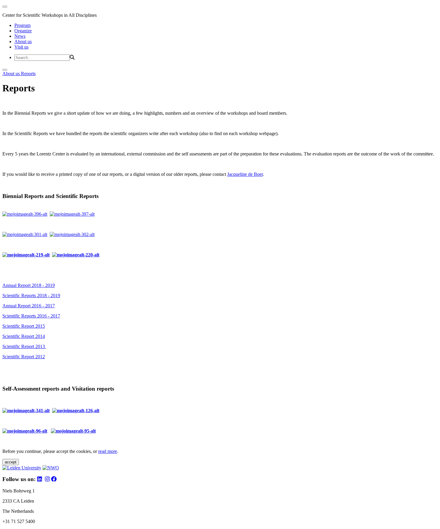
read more (107, 451)
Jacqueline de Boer (245, 174)
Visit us (21, 46)
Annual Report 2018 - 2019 (28, 285)
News (19, 36)
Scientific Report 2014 (23, 336)
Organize (23, 30)
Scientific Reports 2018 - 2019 (31, 295)
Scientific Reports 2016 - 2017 (31, 315)
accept (10, 462)
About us (23, 41)
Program (22, 25)
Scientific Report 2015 (23, 326)
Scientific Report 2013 (24, 346)
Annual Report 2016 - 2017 (28, 305)
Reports (28, 73)
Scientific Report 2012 (23, 356)
